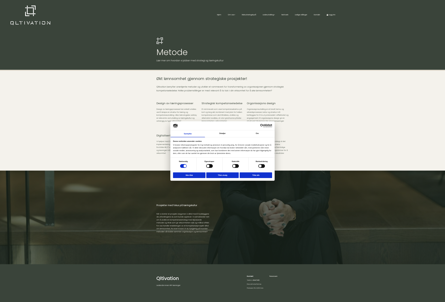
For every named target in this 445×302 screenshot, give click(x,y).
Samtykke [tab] (188, 134)
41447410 (256, 280)
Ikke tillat (189, 175)
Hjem (219, 15)
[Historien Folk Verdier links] (234, 15)
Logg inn (332, 15)
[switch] (209, 166)
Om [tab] (257, 133)
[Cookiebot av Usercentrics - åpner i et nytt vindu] (262, 125)
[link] (233, 15)
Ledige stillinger (301, 15)
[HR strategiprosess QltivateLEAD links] (274, 15)
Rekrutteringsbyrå (249, 15)
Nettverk (284, 15)
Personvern (273, 276)
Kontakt (317, 15)
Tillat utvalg (222, 175)
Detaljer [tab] (222, 133)
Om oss (231, 15)
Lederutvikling (268, 15)
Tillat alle (255, 175)
